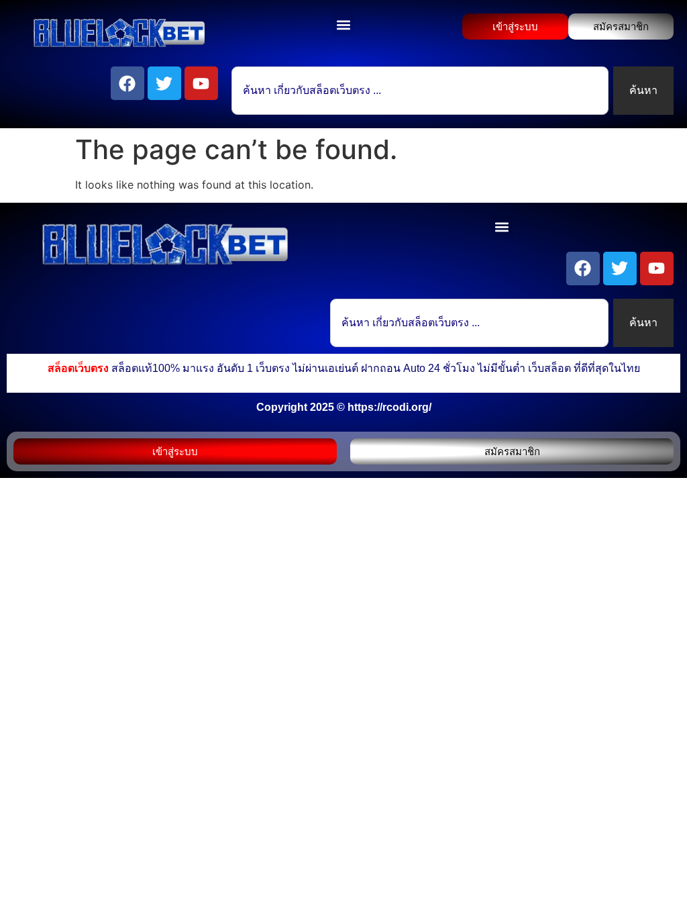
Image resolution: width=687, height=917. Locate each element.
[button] (343, 24)
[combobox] (420, 90)
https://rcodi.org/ (389, 407)
